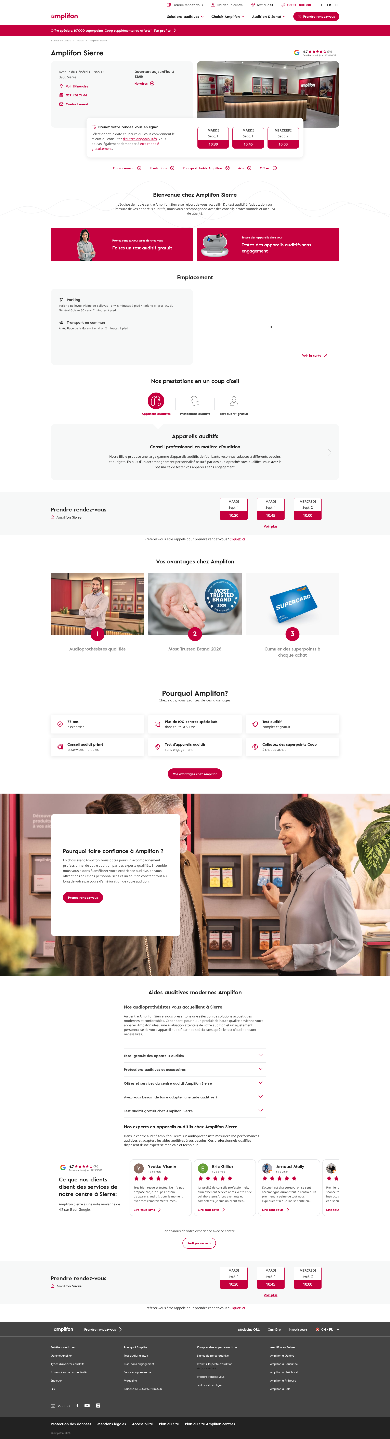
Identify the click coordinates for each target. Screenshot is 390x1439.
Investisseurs (298, 1329)
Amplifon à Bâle (280, 1389)
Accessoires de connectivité (69, 1372)
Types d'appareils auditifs (67, 1364)
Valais (80, 40)
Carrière (274, 1329)
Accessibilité (142, 1423)
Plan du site (169, 1423)
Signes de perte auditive (213, 1355)
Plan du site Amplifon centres (210, 1423)
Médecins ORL (249, 1329)
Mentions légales (111, 1423)
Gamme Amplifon (62, 1355)
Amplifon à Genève (282, 1355)
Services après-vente (137, 1372)
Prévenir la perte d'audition (214, 1364)
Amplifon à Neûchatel (284, 1372)
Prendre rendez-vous (210, 1376)
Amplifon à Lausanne (284, 1364)
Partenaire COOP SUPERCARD (143, 1389)
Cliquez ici (237, 539)
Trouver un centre (61, 40)
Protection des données (71, 1423)
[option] (161, 1187)
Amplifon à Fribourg (283, 1380)
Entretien (57, 1380)
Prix (53, 1389)
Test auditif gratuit (136, 1355)
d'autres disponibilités (140, 139)
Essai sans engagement (139, 1364)
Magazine (130, 1380)
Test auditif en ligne (209, 1385)
